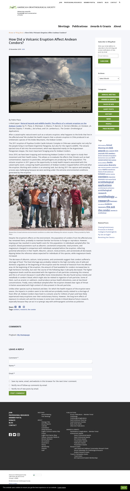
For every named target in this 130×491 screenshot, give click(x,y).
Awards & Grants (100, 26)
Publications (80, 26)
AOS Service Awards (80, 439)
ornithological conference (106, 188)
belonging (105, 155)
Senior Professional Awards (82, 435)
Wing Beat (19, 33)
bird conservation (106, 159)
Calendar (44, 426)
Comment (13, 358)
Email (12, 373)
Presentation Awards (80, 445)
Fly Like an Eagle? (104, 235)
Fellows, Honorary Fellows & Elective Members (50, 438)
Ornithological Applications (78, 418)
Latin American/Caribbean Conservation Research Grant (91, 448)
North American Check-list (78, 420)
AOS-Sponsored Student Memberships (86, 458)
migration (111, 177)
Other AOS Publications (77, 426)
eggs (99, 167)
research (23, 309)
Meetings (64, 26)
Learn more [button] (61, 487)
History (108, 114)
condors (16, 309)
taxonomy (102, 207)
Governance (45, 443)
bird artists (101, 158)
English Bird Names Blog (49, 435)
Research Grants (75, 447)
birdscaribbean (102, 162)
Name (12, 365)
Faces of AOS (108, 104)
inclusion (101, 174)
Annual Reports (46, 424)
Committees (45, 428)
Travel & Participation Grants (79, 454)
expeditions (111, 169)
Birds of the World (75, 424)
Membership (45, 447)
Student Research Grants (81, 452)
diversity (112, 165)
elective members (106, 167)
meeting (112, 174)
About (117, 26)
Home (11, 33)
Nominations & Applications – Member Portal (84, 431)
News (108, 119)
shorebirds (101, 204)
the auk (110, 206)
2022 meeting (102, 145)
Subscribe (104, 61)
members (103, 176)
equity (104, 169)
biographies (112, 155)
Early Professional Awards (82, 437)
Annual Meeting (109, 95)
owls (116, 197)
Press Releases (108, 129)
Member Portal (89, 2)
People (108, 124)
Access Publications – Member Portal (81, 414)
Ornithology (73, 416)
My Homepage (23, 335)
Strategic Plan (45, 422)
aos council (110, 151)
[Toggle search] (119, 3)
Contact (113, 2)
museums (101, 179)
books (110, 162)
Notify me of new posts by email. (25, 389)
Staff (42, 450)
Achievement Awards (76, 433)
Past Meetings (45, 416)
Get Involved (45, 441)
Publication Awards (80, 443)
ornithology (106, 196)
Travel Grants (78, 456)
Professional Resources (73, 2)
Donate (100, 2)
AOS (23, 49)
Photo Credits (13, 483)
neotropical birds (110, 179)
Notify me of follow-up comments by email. (29, 385)
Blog (106, 2)
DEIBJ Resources (46, 429)
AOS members (110, 153)
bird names (112, 160)
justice (108, 174)
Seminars (113, 201)
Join (60, 2)
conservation (103, 165)
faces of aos (102, 172)
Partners (44, 448)
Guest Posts (108, 109)
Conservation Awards (80, 441)
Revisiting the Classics (106, 237)
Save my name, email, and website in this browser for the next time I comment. (44, 381)
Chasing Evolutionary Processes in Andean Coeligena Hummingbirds (107, 229)
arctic (100, 155)
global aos (110, 172)
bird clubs (108, 157)
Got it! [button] (124, 487)
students (108, 204)
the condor (32, 309)
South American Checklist (78, 422)
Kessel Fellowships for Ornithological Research (88, 450)
